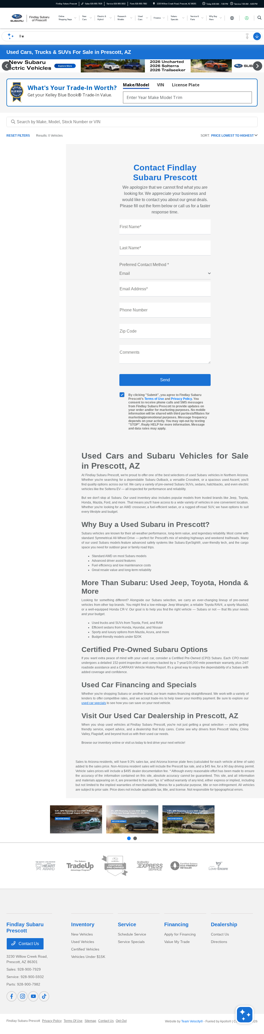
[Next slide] (135, 838)
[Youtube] (33, 996)
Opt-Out (121, 1021)
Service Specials (131, 942)
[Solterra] (132, 819)
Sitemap (90, 1021)
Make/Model (136, 85)
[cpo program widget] (114, 865)
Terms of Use (154, 399)
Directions (219, 942)
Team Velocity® (192, 1021)
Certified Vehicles (85, 949)
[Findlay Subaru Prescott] (29, 17)
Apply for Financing (180, 934)
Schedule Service (132, 934)
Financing (176, 924)
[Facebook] (11, 996)
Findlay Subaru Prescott (23, 1021)
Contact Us (28, 943)
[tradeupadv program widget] (80, 866)
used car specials (93, 703)
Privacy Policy (181, 399)
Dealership (224, 924)
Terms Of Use (73, 1021)
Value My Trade (177, 942)
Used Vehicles (82, 942)
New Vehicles (82, 934)
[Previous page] (6, 66)
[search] (259, 18)
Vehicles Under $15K (88, 957)
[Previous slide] (129, 838)
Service (127, 924)
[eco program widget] (183, 865)
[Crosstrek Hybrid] (188, 819)
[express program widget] (149, 865)
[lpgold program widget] (45, 866)
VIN (160, 85)
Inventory (82, 924)
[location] (154, 4)
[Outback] (76, 819)
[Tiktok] (44, 996)
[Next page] (258, 66)
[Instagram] (22, 996)
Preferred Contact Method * (144, 264)
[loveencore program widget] (218, 866)
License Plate (186, 85)
